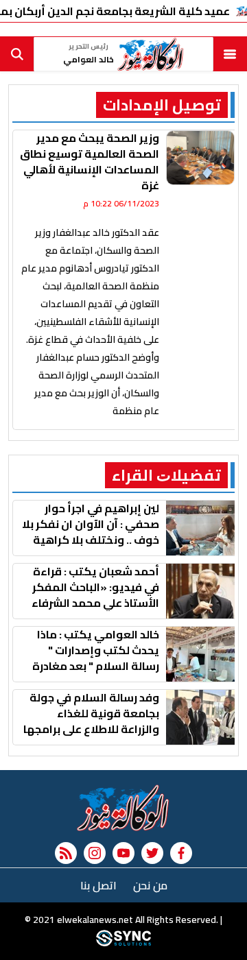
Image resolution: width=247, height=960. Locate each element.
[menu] (230, 54)
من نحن (150, 885)
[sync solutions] (123, 943)
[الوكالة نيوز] (123, 808)
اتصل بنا (98, 885)
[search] (17, 54)
